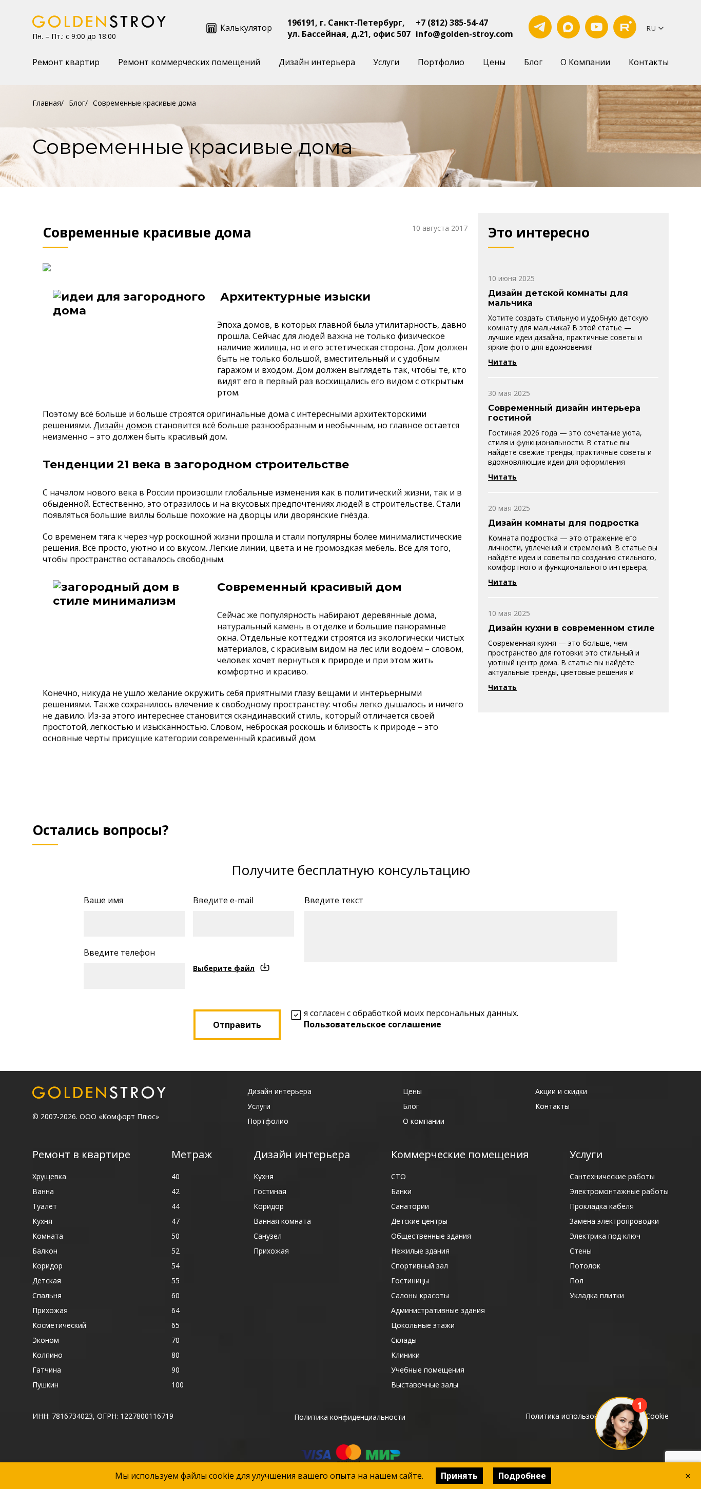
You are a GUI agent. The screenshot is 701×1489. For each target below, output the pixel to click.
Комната (47, 1236)
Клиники (405, 1355)
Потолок (585, 1265)
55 (175, 1280)
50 (175, 1236)
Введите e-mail (223, 900)
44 (175, 1206)
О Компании (585, 62)
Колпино (47, 1355)
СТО (398, 1176)
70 (175, 1340)
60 (175, 1295)
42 (175, 1191)
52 (175, 1251)
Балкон (44, 1251)
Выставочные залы (424, 1384)
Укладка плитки (597, 1295)
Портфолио (441, 62)
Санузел (268, 1236)
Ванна (43, 1191)
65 (175, 1325)
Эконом (45, 1340)
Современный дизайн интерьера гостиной (564, 413)
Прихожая (50, 1310)
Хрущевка (49, 1176)
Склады (404, 1340)
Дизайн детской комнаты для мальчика (558, 298)
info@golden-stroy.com (464, 33)
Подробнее (522, 1475)
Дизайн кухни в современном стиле (571, 628)
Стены (581, 1251)
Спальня (47, 1295)
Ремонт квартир (66, 62)
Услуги (386, 62)
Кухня (42, 1221)
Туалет (44, 1206)
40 (175, 1176)
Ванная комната (282, 1221)
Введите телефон (119, 952)
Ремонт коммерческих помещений (189, 62)
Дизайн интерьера (317, 62)
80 (175, 1355)
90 (175, 1370)
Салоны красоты (420, 1295)
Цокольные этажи (423, 1325)
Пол (576, 1280)
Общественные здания (431, 1236)
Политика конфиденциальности (349, 1417)
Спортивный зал (419, 1265)
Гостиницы (410, 1280)
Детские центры (419, 1221)
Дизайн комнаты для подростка (563, 523)
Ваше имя (103, 900)
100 (177, 1384)
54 (175, 1265)
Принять (459, 1475)
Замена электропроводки (614, 1221)
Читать (502, 362)
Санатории (410, 1206)
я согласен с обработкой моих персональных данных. (411, 1018)
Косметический (59, 1325)
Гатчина (46, 1370)
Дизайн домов (122, 425)
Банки (401, 1191)
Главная (46, 103)
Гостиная (270, 1191)
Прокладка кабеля (602, 1206)
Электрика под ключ (605, 1236)
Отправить (237, 1024)
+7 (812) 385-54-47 (452, 22)
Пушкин (45, 1384)
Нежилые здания (420, 1251)
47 (175, 1221)
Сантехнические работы (612, 1176)
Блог (533, 62)
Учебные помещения (427, 1370)
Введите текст (333, 900)
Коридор (47, 1265)
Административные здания (438, 1310)
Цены (494, 62)
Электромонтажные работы (619, 1191)
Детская (46, 1280)
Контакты (649, 62)
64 (175, 1310)
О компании (423, 1121)
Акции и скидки (561, 1091)
